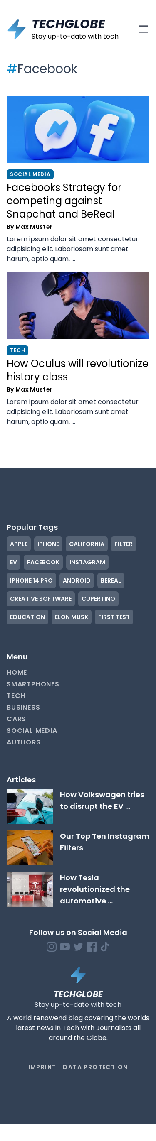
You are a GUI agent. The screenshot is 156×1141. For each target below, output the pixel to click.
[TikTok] (105, 947)
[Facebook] (92, 947)
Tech (16, 695)
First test (114, 617)
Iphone (48, 544)
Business (23, 707)
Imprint (42, 1067)
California (86, 544)
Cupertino (98, 599)
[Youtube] (65, 947)
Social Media (32, 730)
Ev (13, 562)
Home (17, 672)
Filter (123, 544)
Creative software (41, 599)
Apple (18, 544)
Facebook (43, 562)
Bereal (111, 580)
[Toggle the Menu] (143, 29)
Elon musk (71, 617)
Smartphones (33, 684)
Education (27, 617)
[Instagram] (52, 947)
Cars (16, 719)
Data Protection (95, 1067)
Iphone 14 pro (31, 580)
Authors (24, 742)
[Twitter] (78, 947)
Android (77, 580)
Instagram (87, 562)
